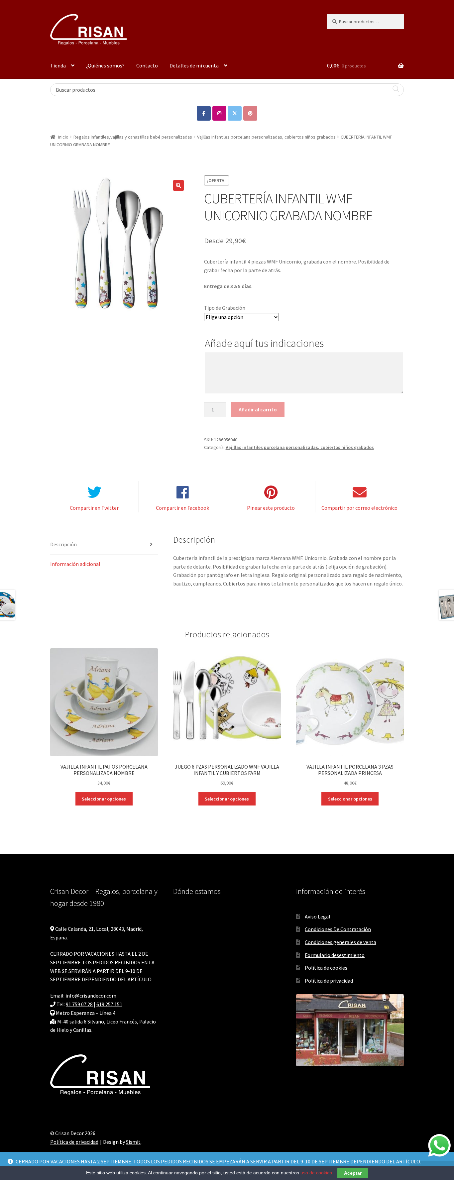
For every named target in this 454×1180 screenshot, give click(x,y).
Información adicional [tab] (75, 564)
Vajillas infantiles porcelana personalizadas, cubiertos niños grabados (266, 137)
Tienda (58, 65)
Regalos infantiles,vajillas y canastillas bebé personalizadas (132, 137)
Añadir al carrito (258, 409)
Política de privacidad (329, 980)
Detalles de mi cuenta (194, 65)
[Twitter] (235, 113)
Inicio (63, 137)
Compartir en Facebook (182, 507)
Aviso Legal (317, 916)
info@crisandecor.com (90, 995)
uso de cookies (316, 1172)
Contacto (147, 65)
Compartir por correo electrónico (359, 507)
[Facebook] (204, 113)
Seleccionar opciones (104, 799)
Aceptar (353, 1173)
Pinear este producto (271, 507)
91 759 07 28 (79, 1004)
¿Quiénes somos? (105, 65)
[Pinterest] (250, 113)
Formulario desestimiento (335, 955)
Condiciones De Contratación (338, 929)
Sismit (133, 1141)
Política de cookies (326, 967)
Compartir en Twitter (94, 507)
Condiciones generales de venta (340, 942)
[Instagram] (219, 113)
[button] (178, 185)
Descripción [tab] (63, 544)
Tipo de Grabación (224, 307)
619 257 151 (109, 1004)
